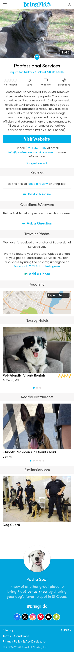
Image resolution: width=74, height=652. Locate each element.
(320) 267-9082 (36, 148)
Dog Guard (11, 525)
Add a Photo (39, 274)
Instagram (52, 266)
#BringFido (37, 606)
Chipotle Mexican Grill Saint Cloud (29, 452)
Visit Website (37, 139)
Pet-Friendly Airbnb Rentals (24, 375)
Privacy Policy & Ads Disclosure (24, 641)
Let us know (37, 591)
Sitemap (8, 630)
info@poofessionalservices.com (30, 152)
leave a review (38, 184)
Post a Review (39, 194)
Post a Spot (37, 579)
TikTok (36, 266)
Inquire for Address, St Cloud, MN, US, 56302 (37, 72)
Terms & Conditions (16, 636)
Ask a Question (39, 223)
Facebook (21, 266)
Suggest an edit (37, 163)
